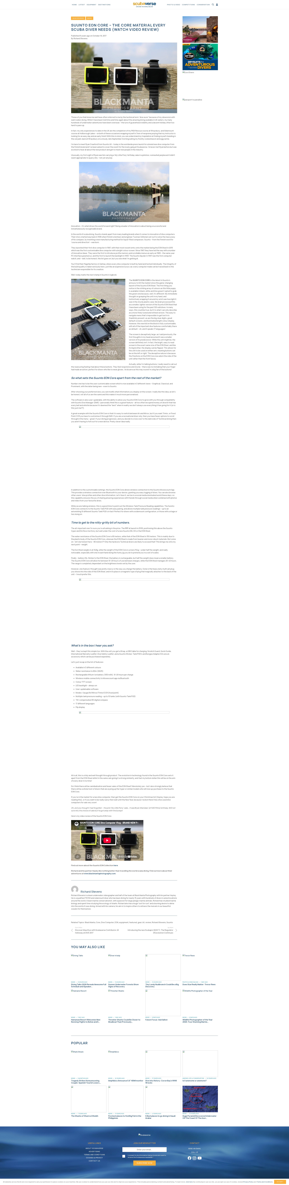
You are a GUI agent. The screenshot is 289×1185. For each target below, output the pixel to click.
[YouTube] (200, 1158)
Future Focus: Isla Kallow (156, 1020)
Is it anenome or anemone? (195, 1080)
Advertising (94, 1151)
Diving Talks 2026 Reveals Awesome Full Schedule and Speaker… (88, 985)
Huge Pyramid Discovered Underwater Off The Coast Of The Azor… (200, 1117)
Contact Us (94, 1161)
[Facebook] (189, 1158)
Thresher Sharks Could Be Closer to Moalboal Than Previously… (124, 1021)
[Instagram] (194, 1158)
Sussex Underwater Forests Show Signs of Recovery (123, 985)
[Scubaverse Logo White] (144, 1135)
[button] (112, 4)
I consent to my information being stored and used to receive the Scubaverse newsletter (147, 1156)
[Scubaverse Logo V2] (144, 4)
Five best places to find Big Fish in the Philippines (124, 1117)
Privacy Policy (248, 1182)
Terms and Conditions (94, 1155)
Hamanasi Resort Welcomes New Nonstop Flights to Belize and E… (85, 1021)
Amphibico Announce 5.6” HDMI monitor (125, 1080)
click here (189, 1182)
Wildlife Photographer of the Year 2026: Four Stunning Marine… (198, 1021)
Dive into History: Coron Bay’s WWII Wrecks (161, 1081)
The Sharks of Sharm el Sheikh (84, 1116)
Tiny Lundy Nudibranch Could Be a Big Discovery (162, 985)
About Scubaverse (94, 1148)
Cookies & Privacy (94, 1158)
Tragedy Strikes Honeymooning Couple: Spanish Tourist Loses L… (86, 1081)
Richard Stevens (80, 38)
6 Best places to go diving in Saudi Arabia (160, 1117)
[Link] (217, 4)
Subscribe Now (144, 1163)
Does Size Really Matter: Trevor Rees (199, 984)
